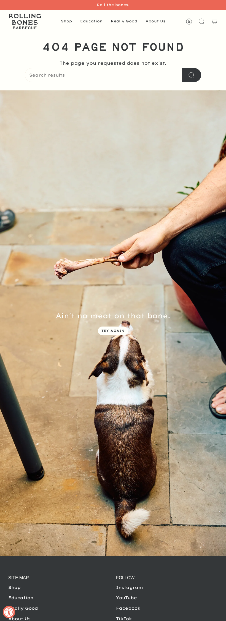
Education (20, 597)
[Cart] (214, 21)
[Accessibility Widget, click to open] (9, 612)
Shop (14, 587)
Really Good (23, 608)
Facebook (128, 608)
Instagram (129, 587)
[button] (66, 21)
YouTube (126, 597)
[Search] (191, 75)
